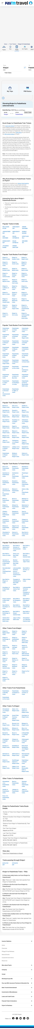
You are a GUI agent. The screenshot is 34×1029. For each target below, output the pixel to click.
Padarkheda (19, 114)
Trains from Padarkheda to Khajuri (13, 853)
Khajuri (6, 114)
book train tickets (9, 126)
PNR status (19, 132)
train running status (9, 134)
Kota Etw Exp (7, 110)
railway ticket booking (23, 183)
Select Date (27, 112)
